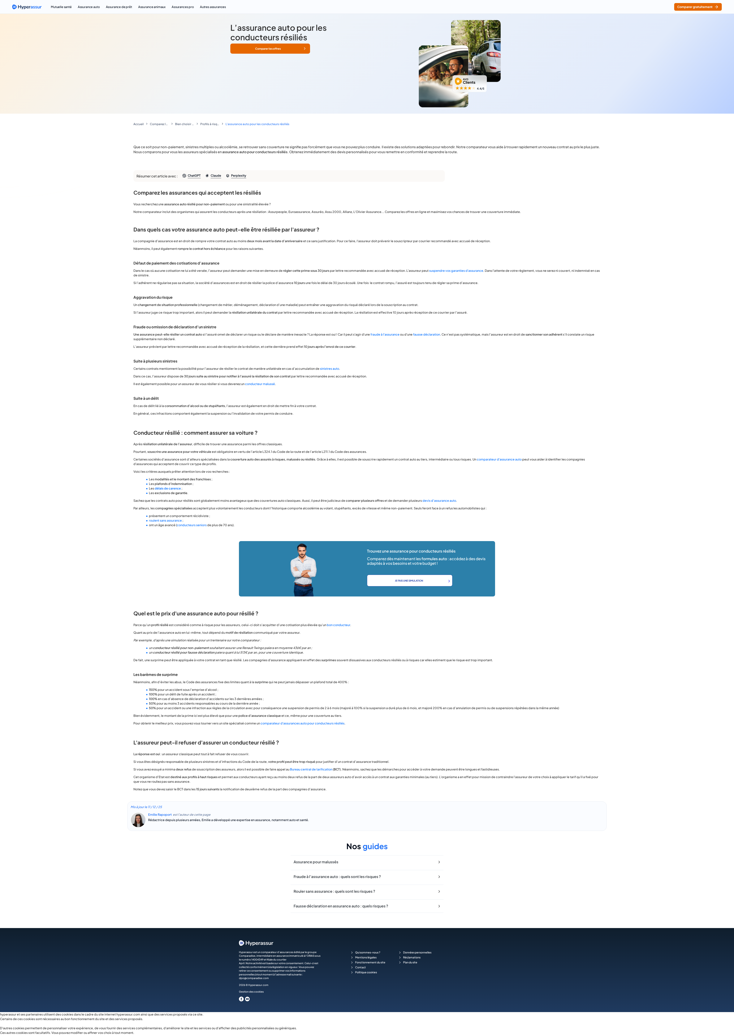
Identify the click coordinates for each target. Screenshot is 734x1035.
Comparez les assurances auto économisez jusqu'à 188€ (159, 124)
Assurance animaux (152, 7)
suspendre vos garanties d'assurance (456, 271)
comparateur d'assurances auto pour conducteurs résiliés (302, 723)
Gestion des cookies (251, 991)
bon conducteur (338, 625)
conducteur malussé (260, 384)
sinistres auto (329, 369)
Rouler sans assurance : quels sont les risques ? (334, 891)
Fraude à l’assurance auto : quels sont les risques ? (337, 876)
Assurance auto (89, 7)
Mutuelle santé (61, 7)
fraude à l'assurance (384, 334)
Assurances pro (183, 7)
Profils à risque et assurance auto (209, 124)
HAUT (725, 1027)
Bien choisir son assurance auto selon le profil (184, 124)
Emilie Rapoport (160, 814)
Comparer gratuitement (695, 7)
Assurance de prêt (119, 7)
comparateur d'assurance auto (499, 459)
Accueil (138, 124)
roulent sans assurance (165, 520)
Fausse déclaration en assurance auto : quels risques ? (341, 906)
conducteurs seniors (192, 525)
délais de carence (168, 488)
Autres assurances (213, 7)
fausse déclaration (426, 334)
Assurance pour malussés (316, 861)
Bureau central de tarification (311, 769)
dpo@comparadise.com (254, 978)
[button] (270, 49)
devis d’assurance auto (439, 500)
